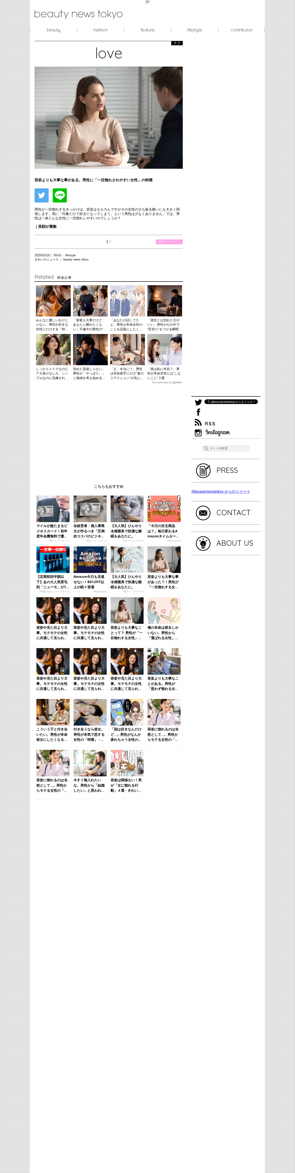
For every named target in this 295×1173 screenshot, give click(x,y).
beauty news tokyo (75, 259)
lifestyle (194, 30)
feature (148, 30)
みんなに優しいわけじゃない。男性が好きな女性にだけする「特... (52, 324)
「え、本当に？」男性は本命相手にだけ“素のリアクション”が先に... (127, 373)
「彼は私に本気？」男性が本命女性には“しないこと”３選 (164, 373)
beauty (53, 30)
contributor (241, 30)
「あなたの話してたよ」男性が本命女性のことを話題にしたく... (126, 324)
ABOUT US (234, 543)
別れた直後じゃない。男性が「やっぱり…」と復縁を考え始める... (89, 373)
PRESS (227, 470)
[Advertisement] (109, 430)
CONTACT (233, 512)
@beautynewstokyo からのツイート (220, 491)
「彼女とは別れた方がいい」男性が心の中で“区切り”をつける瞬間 (163, 324)
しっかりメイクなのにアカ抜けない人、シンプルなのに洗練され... (52, 373)
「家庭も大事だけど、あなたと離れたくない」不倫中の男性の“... (89, 324)
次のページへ (169, 242)
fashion (101, 30)
